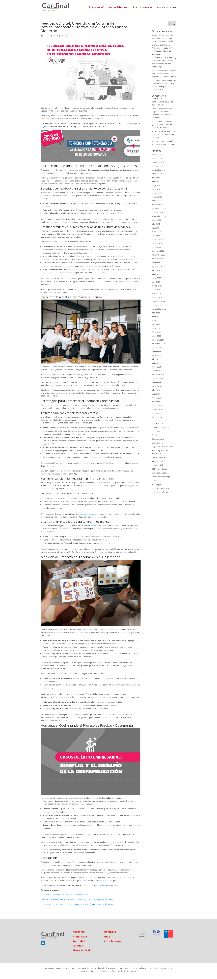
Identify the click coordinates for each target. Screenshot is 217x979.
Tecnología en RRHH (60, 35)
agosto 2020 (157, 386)
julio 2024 (156, 224)
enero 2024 (156, 247)
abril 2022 (156, 324)
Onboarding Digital (159, 473)
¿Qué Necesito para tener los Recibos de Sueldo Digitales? (163, 134)
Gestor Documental (160, 457)
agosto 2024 (157, 220)
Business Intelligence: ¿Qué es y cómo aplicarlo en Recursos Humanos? (164, 124)
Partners (110, 931)
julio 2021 (156, 359)
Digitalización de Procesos (162, 446)
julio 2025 (156, 177)
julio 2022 (156, 313)
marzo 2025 (157, 193)
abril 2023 (156, 282)
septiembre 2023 (159, 262)
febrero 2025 (157, 197)
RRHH (154, 480)
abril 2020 (156, 402)
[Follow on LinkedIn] (43, 943)
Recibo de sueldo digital (161, 477)
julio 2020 (156, 390)
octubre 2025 (157, 166)
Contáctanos (146, 7)
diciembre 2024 (158, 204)
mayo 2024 (156, 231)
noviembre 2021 (158, 344)
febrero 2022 (157, 332)
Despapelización (158, 439)
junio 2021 (156, 363)
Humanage (80, 936)
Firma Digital (81, 950)
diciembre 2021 (158, 340)
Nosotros (79, 931)
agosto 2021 (157, 355)
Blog (135, 7)
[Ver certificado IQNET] (156, 934)
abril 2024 (156, 235)
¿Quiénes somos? (96, 7)
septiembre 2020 (159, 382)
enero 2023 (156, 293)
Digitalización (157, 443)
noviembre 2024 (158, 208)
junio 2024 (156, 228)
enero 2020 (156, 413)
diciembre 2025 (158, 158)
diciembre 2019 (158, 417)
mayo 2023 (156, 278)
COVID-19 (156, 431)
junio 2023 (156, 274)
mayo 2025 (156, 185)
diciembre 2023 (158, 251)
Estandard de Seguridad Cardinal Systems (96, 968)
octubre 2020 (157, 378)
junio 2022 (156, 316)
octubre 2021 (157, 347)
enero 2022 (156, 336)
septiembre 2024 (159, 216)
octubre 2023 (157, 259)
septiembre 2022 (159, 309)
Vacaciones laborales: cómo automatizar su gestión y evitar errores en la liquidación (164, 38)
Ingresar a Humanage (166, 7)
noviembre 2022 (158, 301)
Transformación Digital (161, 492)
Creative (155, 435)
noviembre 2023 (158, 255)
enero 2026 (156, 154)
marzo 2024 (157, 239)
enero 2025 (156, 201)
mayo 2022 (156, 320)
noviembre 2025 (158, 162)
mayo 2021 (156, 367)
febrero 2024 (157, 243)
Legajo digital (157, 465)
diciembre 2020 (158, 374)
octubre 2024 (157, 212)
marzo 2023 (157, 286)
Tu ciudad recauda (79, 943)
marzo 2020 (157, 405)
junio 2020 (156, 394)
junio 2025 (156, 181)
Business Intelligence (160, 427)
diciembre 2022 (158, 297)
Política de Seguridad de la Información (104, 971)
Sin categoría (157, 484)
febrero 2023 (157, 289)
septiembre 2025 (159, 170)
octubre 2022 (157, 305)
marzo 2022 (157, 328)
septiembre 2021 (159, 351)
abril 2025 (156, 189)
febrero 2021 (157, 371)
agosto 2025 (157, 173)
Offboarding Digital (159, 469)
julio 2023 (156, 270)
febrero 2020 (157, 409)
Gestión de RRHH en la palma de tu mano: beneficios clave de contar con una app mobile (164, 73)
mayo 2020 (156, 398)
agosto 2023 (157, 266)
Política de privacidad (131, 971)
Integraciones (157, 461)
